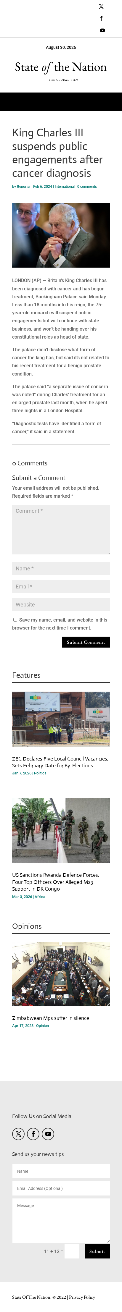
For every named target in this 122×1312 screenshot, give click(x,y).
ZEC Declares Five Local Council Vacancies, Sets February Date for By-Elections (60, 762)
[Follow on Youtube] (102, 30)
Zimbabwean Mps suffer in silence (50, 1018)
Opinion (42, 1025)
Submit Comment (86, 642)
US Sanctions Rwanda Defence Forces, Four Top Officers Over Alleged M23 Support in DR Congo (55, 882)
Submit (97, 1251)
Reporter (23, 187)
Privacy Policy (82, 1297)
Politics (40, 773)
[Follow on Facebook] (101, 18)
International (65, 187)
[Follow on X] (101, 6)
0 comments (87, 187)
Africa (40, 896)
